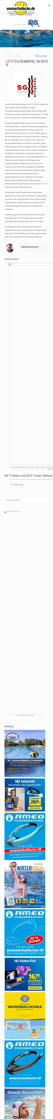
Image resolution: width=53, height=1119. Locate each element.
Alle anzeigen (42, 56)
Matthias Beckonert (30, 247)
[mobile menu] (49, 5)
